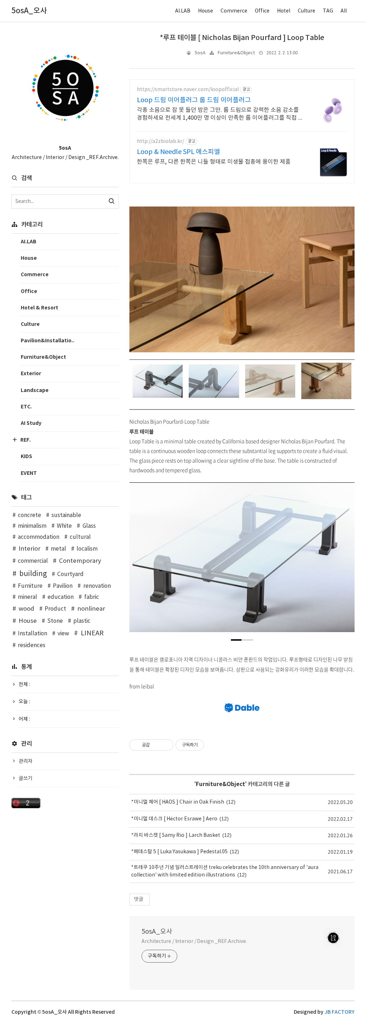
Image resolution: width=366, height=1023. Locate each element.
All (344, 11)
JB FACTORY (340, 1012)
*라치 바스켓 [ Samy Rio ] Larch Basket (175, 835)
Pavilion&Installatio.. (47, 341)
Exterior (31, 374)
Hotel (283, 11)
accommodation (38, 537)
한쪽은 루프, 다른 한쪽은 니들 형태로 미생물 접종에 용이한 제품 (214, 162)
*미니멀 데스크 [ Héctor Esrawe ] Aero (174, 819)
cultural (80, 537)
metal (58, 549)
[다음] (344, 561)
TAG (328, 11)
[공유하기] (156, 745)
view (63, 634)
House (205, 11)
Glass (89, 526)
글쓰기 (26, 778)
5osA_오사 (157, 931)
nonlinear (91, 608)
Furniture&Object (236, 53)
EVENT (29, 473)
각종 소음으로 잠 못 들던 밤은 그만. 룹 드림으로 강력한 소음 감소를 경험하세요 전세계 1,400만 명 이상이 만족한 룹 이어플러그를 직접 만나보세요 (220, 114)
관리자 (26, 761)
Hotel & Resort (39, 308)
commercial (33, 561)
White (64, 526)
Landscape (35, 390)
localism (87, 549)
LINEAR (92, 633)
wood (26, 608)
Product (55, 609)
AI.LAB (183, 11)
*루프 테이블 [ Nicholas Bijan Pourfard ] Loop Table (242, 38)
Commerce (234, 11)
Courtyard (70, 574)
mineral (27, 597)
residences (31, 645)
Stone (55, 621)
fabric (91, 597)
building (33, 574)
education (61, 597)
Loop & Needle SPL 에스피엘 (178, 152)
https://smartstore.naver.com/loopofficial (188, 90)
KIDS (26, 456)
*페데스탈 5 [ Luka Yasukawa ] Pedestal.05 (179, 852)
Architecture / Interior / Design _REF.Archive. (194, 941)
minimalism (32, 526)
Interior (29, 548)
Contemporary (80, 561)
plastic (81, 621)
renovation (96, 586)
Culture (306, 11)
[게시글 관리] (165, 745)
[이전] (140, 561)
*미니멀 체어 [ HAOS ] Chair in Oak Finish (177, 802)
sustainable (66, 515)
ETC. (26, 407)
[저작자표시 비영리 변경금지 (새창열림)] (213, 745)
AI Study (31, 423)
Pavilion (63, 586)
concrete (29, 515)
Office (262, 11)
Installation (32, 634)
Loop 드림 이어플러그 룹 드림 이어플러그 (194, 100)
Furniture (30, 586)
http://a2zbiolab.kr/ (160, 141)
